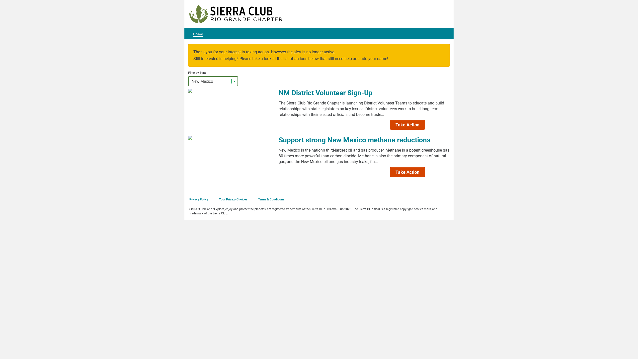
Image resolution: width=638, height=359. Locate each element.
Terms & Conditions (271, 199)
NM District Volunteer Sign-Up (326, 92)
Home (198, 34)
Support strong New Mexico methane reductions (354, 139)
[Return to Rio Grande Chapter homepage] (235, 14)
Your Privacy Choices (233, 199)
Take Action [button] (407, 125)
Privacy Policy (198, 199)
